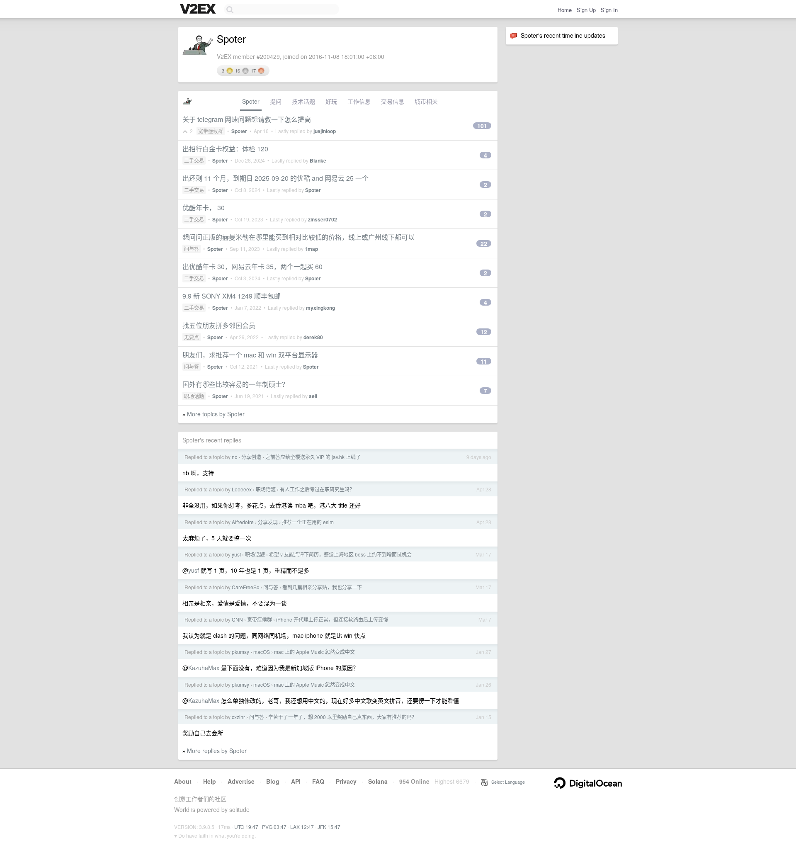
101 (482, 125)
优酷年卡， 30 (203, 207)
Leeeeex (242, 489)
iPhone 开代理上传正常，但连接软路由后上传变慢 (332, 619)
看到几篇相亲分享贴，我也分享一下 (322, 586)
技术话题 (303, 101)
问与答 (191, 248)
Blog (272, 781)
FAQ (318, 781)
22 (484, 243)
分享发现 (268, 521)
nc (234, 456)
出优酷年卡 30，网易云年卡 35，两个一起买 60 (252, 266)
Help (209, 781)
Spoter (251, 101)
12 (484, 331)
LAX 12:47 (302, 826)
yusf (236, 554)
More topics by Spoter (216, 414)
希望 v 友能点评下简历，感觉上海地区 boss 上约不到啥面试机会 (340, 554)
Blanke (318, 160)
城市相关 (426, 101)
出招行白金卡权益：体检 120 (225, 148)
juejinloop (324, 131)
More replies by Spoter (217, 750)
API (296, 781)
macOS (261, 651)
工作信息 (359, 101)
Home (565, 10)
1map (311, 249)
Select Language (506, 781)
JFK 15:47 (329, 826)
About (183, 781)
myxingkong (320, 307)
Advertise (241, 781)
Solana (378, 781)
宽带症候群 (210, 130)
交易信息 (392, 101)
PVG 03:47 (274, 826)
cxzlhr (238, 716)
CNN (237, 619)
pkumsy (240, 651)
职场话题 (194, 395)
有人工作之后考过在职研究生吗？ (317, 489)
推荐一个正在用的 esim (308, 521)
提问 (276, 101)
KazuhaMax (203, 667)
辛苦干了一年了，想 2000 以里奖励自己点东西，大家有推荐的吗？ (342, 716)
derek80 (313, 337)
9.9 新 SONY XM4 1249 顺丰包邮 (231, 296)
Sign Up (586, 10)
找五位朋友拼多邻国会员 (218, 325)
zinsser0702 (322, 219)
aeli (313, 396)
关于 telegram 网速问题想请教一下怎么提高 (246, 119)
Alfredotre (243, 521)
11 (484, 361)
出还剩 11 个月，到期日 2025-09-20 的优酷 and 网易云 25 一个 (275, 178)
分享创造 (251, 456)
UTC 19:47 (246, 826)
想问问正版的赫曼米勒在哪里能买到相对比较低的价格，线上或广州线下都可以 (298, 237)
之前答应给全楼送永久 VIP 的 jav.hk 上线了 (313, 456)
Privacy (346, 781)
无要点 (191, 336)
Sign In (609, 10)
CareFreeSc (245, 586)
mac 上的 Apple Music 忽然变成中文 (314, 651)
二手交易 (194, 160)
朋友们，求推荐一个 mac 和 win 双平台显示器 (250, 355)
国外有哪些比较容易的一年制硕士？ (235, 384)
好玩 (331, 101)
